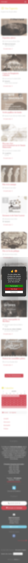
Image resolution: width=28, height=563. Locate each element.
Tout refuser (14, 289)
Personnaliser (14, 292)
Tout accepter (14, 286)
